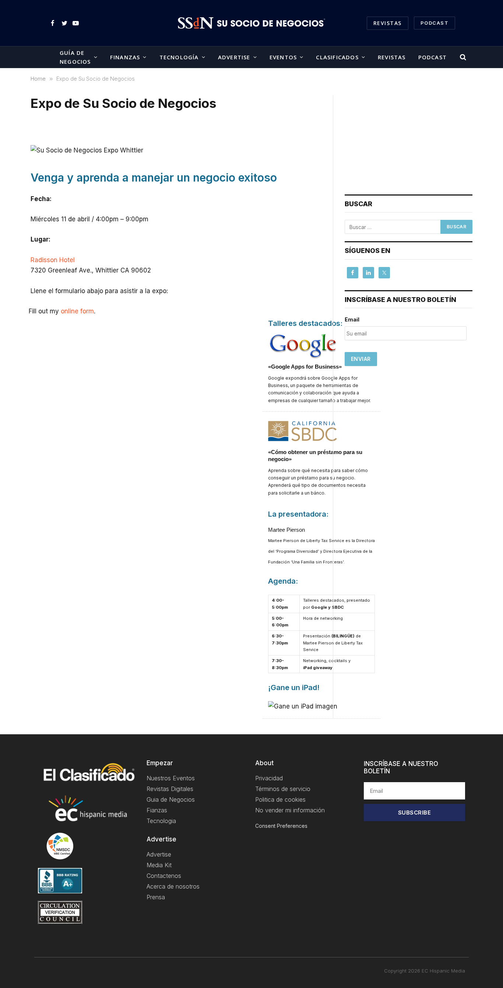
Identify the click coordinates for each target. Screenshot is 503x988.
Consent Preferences (281, 826)
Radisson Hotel (53, 260)
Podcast (432, 57)
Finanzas (125, 57)
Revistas (387, 23)
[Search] (462, 57)
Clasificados (337, 57)
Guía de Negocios (75, 57)
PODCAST (435, 23)
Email (352, 319)
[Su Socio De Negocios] (251, 23)
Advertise (234, 57)
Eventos (283, 57)
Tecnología (179, 57)
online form (77, 311)
